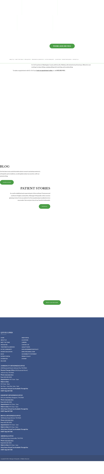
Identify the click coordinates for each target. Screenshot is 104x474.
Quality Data (26, 347)
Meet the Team (19, 59)
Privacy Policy (26, 356)
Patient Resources (67, 59)
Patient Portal (5, 356)
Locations (57, 59)
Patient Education (6, 351)
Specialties (27, 59)
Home (2, 337)
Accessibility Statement (29, 354)
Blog (2, 354)
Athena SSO (4, 358)
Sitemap (24, 358)
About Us (12, 59)
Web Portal (25, 337)
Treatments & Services (37, 59)
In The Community (49, 59)
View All (44, 206)
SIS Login (3, 361)
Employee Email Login (28, 351)
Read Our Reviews (52, 302)
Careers (24, 342)
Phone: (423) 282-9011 (62, 46)
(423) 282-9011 (9, 375)
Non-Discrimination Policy (30, 349)
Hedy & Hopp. (45, 473)
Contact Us (75, 59)
